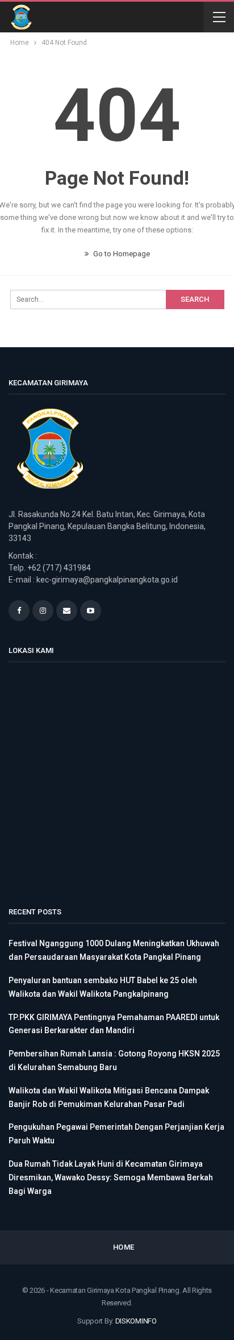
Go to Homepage (120, 253)
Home (124, 1247)
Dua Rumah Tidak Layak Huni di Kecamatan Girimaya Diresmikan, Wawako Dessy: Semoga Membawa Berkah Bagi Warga (111, 1177)
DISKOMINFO (136, 1321)
